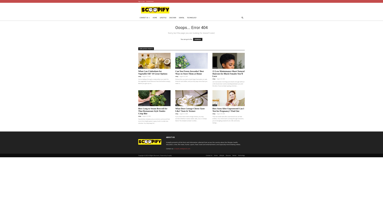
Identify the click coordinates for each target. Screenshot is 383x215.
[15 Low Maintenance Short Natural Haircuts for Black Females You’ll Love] (228, 61)
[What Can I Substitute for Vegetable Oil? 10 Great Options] (154, 61)
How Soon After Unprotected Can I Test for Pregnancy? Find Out (228, 109)
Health (214, 105)
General (141, 68)
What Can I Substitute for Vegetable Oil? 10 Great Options (152, 72)
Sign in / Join (141, 1)
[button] (242, 18)
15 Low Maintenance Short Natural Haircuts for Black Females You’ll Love (228, 73)
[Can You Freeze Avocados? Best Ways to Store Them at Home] (191, 61)
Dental (181, 18)
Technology (191, 18)
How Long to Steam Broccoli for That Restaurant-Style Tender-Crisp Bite (152, 111)
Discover (172, 18)
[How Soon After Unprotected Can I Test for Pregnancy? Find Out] (228, 98)
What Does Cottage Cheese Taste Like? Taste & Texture (190, 109)
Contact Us (144, 18)
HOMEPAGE (198, 39)
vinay (139, 76)
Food (177, 105)
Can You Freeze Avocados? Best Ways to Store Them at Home (189, 72)
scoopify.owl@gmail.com (182, 149)
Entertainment (150, 1)
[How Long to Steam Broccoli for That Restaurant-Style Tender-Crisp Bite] (154, 98)
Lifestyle (163, 18)
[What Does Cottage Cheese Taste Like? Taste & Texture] (191, 98)
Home (155, 18)
